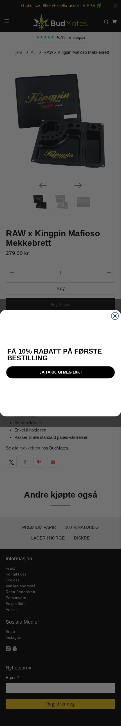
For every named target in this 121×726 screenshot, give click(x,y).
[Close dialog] (115, 316)
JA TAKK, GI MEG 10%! (60, 372)
